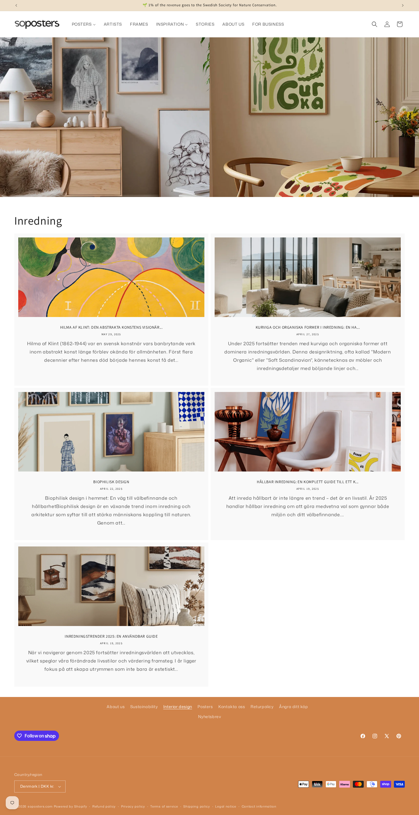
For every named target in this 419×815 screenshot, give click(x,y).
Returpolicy (262, 706)
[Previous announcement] (16, 5)
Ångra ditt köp (293, 706)
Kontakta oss (231, 706)
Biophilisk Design (111, 481)
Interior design (177, 706)
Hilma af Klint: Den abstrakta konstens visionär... (111, 327)
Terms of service (164, 806)
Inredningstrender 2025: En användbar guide (111, 636)
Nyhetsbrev (209, 716)
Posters (205, 706)
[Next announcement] (402, 5)
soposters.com (40, 806)
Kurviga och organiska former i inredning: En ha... (308, 327)
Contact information (259, 806)
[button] (374, 24)
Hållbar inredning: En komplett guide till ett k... (308, 481)
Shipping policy (196, 806)
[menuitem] (84, 24)
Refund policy (104, 806)
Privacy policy (133, 806)
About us (116, 706)
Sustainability (144, 706)
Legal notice (225, 806)
